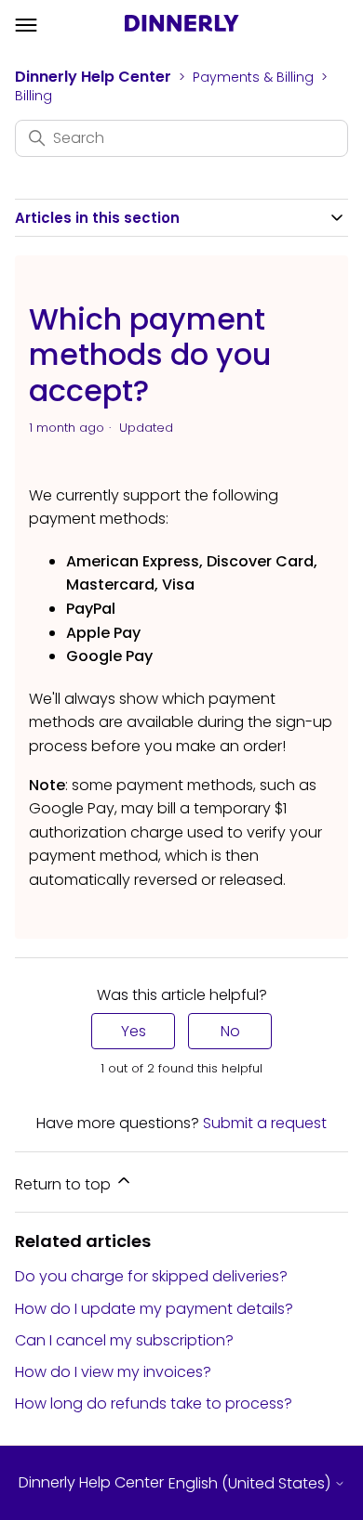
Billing (33, 95)
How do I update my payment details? (154, 1308)
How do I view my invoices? (113, 1372)
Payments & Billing (253, 77)
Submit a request (265, 1123)
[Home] (182, 25)
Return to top (64, 1184)
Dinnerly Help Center (93, 76)
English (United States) (251, 1483)
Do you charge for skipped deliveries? (151, 1276)
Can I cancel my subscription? (124, 1340)
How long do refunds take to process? (153, 1403)
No (230, 1031)
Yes (133, 1031)
